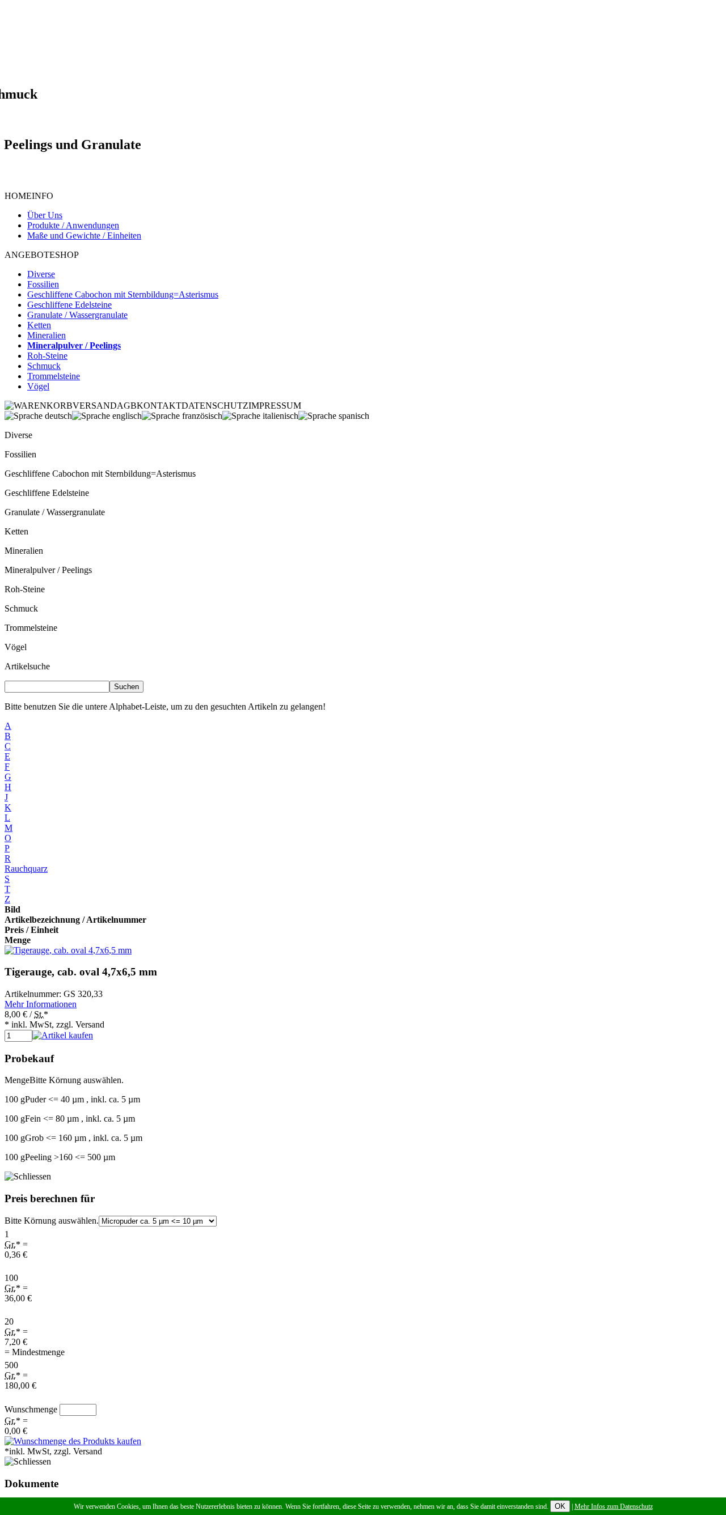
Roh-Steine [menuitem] (47, 355)
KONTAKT (159, 405)
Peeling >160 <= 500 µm (60, 1157)
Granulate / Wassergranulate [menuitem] (77, 315)
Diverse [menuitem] (41, 274)
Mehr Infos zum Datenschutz (614, 1506)
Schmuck (21, 608)
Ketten (16, 531)
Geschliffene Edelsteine (47, 493)
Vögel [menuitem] (38, 386)
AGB (127, 405)
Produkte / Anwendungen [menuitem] (73, 225)
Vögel (16, 647)
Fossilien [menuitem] (43, 284)
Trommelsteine (31, 628)
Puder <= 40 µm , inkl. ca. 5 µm (72, 1099)
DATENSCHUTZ (215, 405)
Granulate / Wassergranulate (55, 512)
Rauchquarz (26, 868)
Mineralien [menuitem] (46, 335)
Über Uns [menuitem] (44, 215)
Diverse (18, 435)
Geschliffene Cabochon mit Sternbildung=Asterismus (100, 473)
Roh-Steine (25, 589)
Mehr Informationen (41, 1004)
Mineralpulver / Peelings (48, 570)
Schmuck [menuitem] (44, 366)
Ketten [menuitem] (39, 325)
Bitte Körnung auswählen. (52, 1220)
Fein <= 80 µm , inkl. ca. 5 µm (70, 1118)
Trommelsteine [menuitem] (53, 376)
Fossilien (20, 454)
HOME (18, 196)
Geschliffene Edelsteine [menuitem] (69, 304)
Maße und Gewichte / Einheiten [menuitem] (84, 235)
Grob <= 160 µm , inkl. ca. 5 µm (73, 1138)
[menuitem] (74, 345)
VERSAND (95, 405)
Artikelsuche (27, 666)
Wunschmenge (31, 1409)
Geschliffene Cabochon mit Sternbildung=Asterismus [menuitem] (122, 294)
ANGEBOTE (30, 255)
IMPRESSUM (274, 405)
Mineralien (24, 550)
